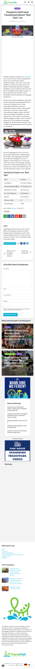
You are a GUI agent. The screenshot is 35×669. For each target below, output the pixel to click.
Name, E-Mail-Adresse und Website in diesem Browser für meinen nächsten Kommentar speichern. (16, 309)
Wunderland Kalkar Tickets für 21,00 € (15, 587)
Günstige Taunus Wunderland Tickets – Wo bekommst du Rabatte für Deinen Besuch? (17, 408)
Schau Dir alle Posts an (10, 243)
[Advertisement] (17, 57)
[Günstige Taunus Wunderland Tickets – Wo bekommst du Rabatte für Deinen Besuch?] (5, 570)
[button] (3, 666)
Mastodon (4, 558)
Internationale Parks (10, 354)
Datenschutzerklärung (7, 552)
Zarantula (27, 77)
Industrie (17, 8)
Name (5, 288)
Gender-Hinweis (6, 556)
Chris (9, 21)
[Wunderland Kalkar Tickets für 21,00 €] (5, 588)
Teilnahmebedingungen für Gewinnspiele (12, 554)
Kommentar (6, 268)
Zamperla (14, 208)
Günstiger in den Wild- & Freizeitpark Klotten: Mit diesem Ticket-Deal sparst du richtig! (17, 415)
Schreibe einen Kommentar (19, 21)
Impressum (5, 551)
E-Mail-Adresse (7, 295)
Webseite (5, 301)
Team (3, 549)
